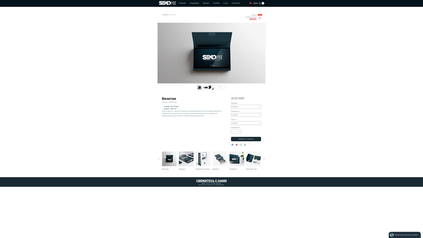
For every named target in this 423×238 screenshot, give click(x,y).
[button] (262, 3)
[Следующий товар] (264, 158)
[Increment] (239, 131)
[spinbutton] (236, 131)
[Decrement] (232, 131)
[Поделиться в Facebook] (232, 144)
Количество (235, 111)
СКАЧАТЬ (253, 19)
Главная (165, 15)
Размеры (234, 103)
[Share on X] (245, 144)
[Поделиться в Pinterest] (236, 144)
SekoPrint (219, 183)
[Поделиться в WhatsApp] (240, 144)
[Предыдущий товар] (159, 158)
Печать (234, 119)
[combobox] (246, 107)
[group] (211, 163)
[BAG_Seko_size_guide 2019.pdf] (260, 17)
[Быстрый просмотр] (169, 159)
